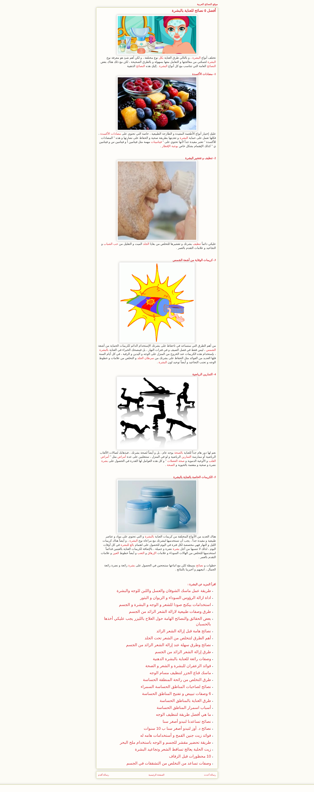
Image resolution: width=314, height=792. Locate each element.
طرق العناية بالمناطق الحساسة (185, 700)
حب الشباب (111, 243)
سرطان (149, 358)
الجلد (146, 243)
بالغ (132, 544)
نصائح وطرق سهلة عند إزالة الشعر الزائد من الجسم (168, 645)
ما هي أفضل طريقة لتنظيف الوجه (183, 714)
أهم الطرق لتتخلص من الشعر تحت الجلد (178, 638)
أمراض (122, 456)
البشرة (196, 57)
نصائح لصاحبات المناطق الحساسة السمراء (176, 686)
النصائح (211, 66)
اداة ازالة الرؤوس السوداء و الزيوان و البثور (175, 597)
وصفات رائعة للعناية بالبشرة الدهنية (182, 659)
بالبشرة (104, 349)
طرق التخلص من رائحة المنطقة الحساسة (177, 679)
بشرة (104, 460)
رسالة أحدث (210, 774)
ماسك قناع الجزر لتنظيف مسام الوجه (180, 673)
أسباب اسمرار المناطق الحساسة (184, 707)
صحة (181, 460)
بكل (161, 57)
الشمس (178, 260)
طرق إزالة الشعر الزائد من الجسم (183, 652)
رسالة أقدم (103, 774)
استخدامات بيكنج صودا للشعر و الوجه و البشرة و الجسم (165, 604)
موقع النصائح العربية (207, 4)
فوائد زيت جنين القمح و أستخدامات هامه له (175, 735)
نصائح (199, 565)
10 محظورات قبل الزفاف (190, 756)
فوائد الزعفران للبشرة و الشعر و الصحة (178, 666)
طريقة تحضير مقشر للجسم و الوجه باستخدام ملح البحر (165, 742)
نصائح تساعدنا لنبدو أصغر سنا (187, 721)
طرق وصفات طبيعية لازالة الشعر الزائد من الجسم (170, 611)
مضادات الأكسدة (202, 74)
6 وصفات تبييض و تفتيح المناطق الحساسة (176, 693)
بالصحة (178, 452)
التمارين (208, 374)
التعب (140, 553)
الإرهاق (152, 553)
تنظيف (209, 158)
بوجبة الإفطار (170, 146)
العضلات (172, 460)
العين (116, 553)
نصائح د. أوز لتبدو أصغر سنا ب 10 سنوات (177, 728)
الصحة (171, 465)
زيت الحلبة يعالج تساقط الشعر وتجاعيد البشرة (173, 749)
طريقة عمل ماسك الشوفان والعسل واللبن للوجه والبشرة (164, 590)
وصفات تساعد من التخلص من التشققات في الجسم (168, 763)
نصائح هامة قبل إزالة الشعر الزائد (183, 631)
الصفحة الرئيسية (156, 774)
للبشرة (125, 544)
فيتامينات (156, 141)
